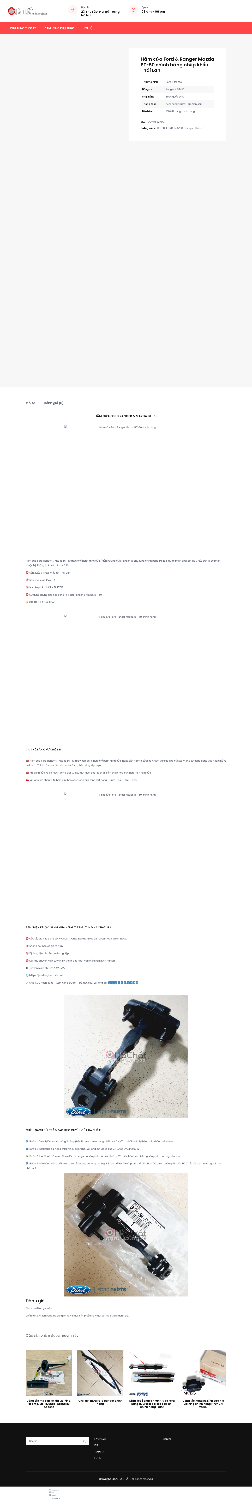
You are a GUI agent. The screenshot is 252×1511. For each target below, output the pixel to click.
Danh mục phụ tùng (59, 28)
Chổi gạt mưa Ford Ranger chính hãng (100, 1402)
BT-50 (161, 128)
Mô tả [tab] (30, 403)
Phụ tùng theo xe (23, 28)
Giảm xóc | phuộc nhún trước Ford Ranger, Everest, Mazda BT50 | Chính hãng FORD (152, 1404)
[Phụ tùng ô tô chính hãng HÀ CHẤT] (27, 10)
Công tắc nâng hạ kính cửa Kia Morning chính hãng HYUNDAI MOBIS (203, 1404)
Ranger (189, 128)
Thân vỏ (199, 128)
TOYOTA (99, 1451)
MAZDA (178, 128)
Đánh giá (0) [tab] (53, 403)
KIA (96, 1445)
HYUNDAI (100, 1439)
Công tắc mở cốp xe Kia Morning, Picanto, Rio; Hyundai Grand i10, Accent (49, 1404)
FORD (169, 128)
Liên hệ (87, 28)
